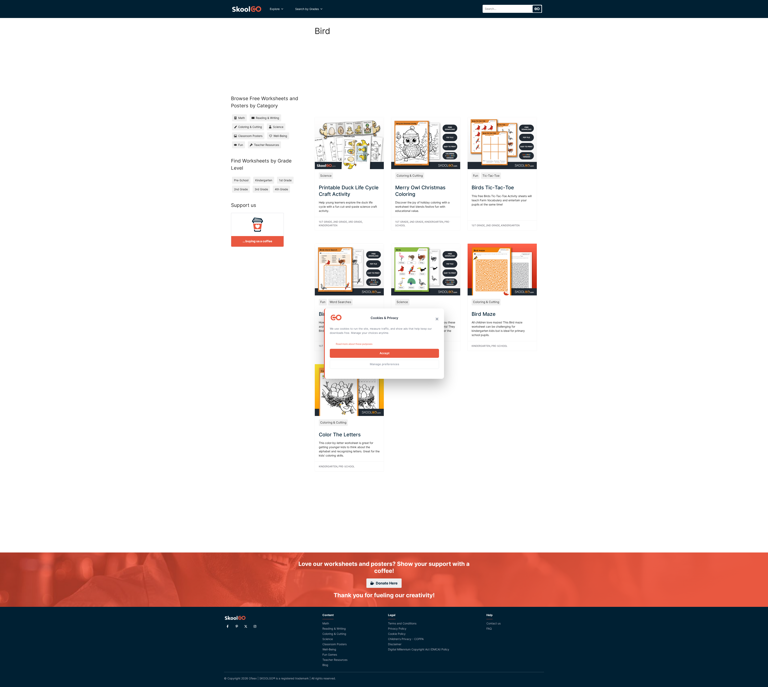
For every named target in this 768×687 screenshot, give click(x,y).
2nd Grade (340, 221)
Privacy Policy (397, 628)
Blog (325, 665)
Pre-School (499, 345)
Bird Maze (484, 314)
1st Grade (325, 221)
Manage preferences (384, 364)
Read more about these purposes (354, 343)
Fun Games (329, 654)
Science (326, 175)
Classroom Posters (334, 644)
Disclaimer (394, 644)
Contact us (493, 623)
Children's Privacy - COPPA (406, 639)
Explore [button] (275, 9)
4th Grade (281, 189)
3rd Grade (355, 221)
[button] (437, 319)
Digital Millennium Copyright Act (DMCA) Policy (418, 649)
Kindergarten (328, 225)
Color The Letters (340, 435)
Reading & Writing (334, 628)
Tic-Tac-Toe (491, 175)
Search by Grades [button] (307, 9)
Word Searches (340, 302)
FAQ (489, 628)
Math (325, 623)
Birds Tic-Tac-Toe (493, 187)
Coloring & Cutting (410, 175)
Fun (475, 175)
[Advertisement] (426, 72)
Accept (384, 353)
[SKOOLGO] (247, 9)
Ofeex (253, 678)
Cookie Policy (397, 633)
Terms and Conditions (402, 623)
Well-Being (329, 649)
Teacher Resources (334, 659)
